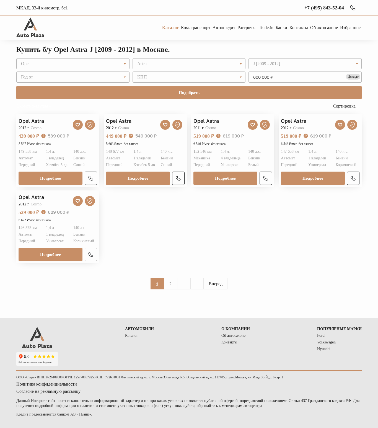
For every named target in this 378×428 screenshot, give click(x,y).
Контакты (229, 342)
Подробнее (50, 178)
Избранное (350, 27)
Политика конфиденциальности (46, 384)
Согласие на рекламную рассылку (48, 391)
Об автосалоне (233, 335)
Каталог (131, 335)
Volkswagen (326, 342)
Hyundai (323, 349)
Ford (321, 335)
